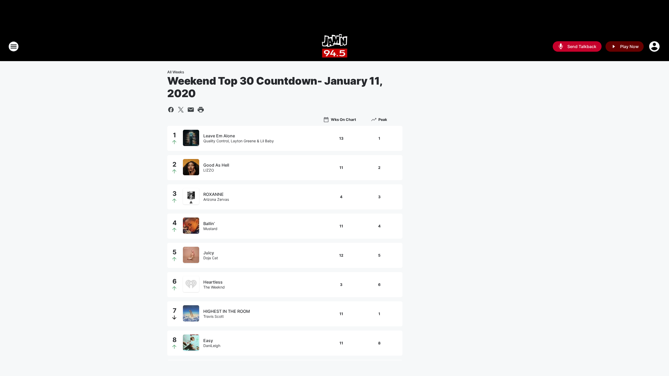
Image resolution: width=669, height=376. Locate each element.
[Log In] (655, 46)
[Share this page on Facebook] (171, 109)
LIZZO (208, 170)
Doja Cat (210, 258)
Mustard (210, 228)
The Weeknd (214, 287)
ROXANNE (213, 194)
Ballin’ (209, 223)
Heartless (213, 282)
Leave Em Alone (219, 135)
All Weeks (175, 72)
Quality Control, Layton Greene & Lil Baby (238, 141)
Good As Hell (216, 165)
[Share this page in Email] (190, 109)
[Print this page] (200, 109)
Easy (208, 340)
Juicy (208, 252)
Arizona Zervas (216, 199)
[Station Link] (335, 46)
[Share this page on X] (180, 109)
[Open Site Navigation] (13, 46)
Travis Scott (213, 316)
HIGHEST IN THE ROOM (226, 311)
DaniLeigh (211, 345)
